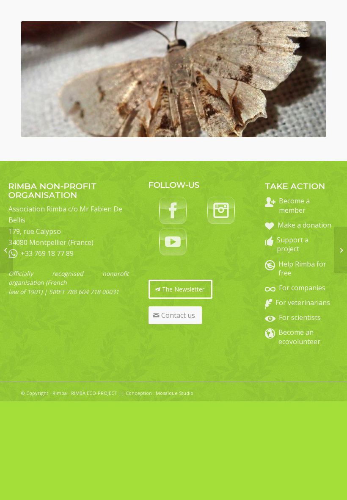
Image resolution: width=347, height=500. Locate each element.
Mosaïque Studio (174, 393)
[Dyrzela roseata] (340, 250)
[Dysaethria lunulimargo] (6, 250)
